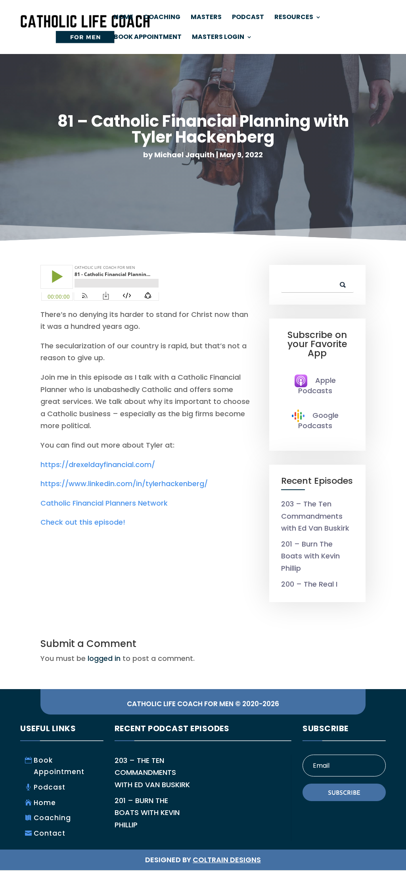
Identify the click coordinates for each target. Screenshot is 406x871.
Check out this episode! (82, 522)
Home (123, 17)
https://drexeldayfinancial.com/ (97, 464)
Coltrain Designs (227, 860)
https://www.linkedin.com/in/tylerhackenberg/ (124, 484)
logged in (104, 658)
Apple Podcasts (317, 385)
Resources (293, 17)
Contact (49, 833)
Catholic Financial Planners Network (104, 503)
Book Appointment (148, 37)
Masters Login (218, 37)
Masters (206, 17)
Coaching (162, 17)
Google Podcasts (318, 420)
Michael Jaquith (184, 155)
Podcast (248, 17)
